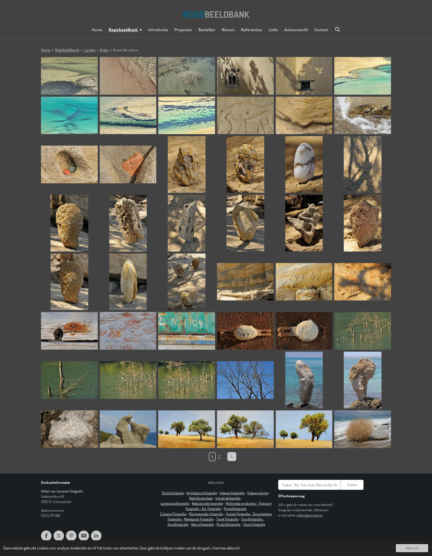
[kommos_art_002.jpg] (245, 115)
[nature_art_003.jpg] (304, 380)
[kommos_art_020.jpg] (362, 223)
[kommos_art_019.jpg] (304, 223)
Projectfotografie (235, 509)
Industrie (221, 498)
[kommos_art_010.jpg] (186, 164)
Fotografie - (244, 514)
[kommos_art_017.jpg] (186, 223)
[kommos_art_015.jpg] (69, 223)
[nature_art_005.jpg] (69, 429)
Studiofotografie (173, 493)
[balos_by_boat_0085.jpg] (69, 76)
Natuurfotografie (202, 524)
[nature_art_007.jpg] (128, 429)
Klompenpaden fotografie (206, 514)
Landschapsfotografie (174, 503)
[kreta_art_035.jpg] (128, 331)
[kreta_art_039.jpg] (304, 331)
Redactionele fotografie (207, 503)
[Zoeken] (338, 29)
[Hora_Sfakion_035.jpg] (304, 76)
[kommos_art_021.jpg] (69, 282)
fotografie (233, 498)
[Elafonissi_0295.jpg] (128, 76)
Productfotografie (228, 524)
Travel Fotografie (227, 519)
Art (205, 509)
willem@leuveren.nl (309, 515)
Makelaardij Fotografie (198, 519)
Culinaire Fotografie (173, 514)
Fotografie (214, 509)
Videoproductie (257, 493)
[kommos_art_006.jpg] (362, 115)
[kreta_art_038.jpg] (245, 331)
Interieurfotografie (232, 493)
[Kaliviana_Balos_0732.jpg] (128, 115)
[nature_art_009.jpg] (245, 429)
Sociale (231, 514)
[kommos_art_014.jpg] (362, 164)
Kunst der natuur (126, 49)
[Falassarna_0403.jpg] (186, 76)
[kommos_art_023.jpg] (186, 282)
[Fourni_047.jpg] (245, 76)
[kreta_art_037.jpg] (186, 331)
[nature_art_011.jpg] (362, 429)
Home (45, 49)
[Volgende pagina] (231, 456)
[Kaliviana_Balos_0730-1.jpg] (362, 76)
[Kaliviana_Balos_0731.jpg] (69, 115)
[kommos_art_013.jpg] (304, 164)
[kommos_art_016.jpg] (128, 223)
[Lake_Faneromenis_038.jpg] (362, 331)
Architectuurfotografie (202, 493)
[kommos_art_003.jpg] (304, 115)
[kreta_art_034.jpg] (69, 331)
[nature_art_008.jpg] (186, 429)
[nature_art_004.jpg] (362, 380)
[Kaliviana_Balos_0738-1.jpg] (186, 115)
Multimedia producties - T (243, 503)
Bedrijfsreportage (200, 498)
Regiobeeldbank (67, 49)
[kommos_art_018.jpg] (245, 223)
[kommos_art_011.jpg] (245, 164)
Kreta (104, 49)
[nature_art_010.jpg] (304, 429)
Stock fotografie (254, 524)
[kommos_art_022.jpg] (128, 282)
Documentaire (262, 514)
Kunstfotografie (178, 524)
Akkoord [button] (412, 548)
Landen (90, 49)
